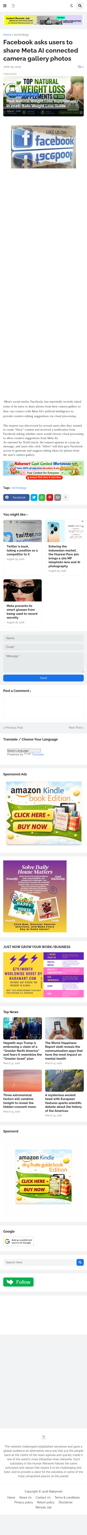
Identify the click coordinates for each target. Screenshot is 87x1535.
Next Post (75, 727)
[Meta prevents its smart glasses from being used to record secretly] (22, 590)
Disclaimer (66, 1502)
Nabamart (56, 1491)
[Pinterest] (49, 497)
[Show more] (65, 497)
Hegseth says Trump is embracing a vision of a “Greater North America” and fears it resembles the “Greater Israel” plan (22, 1050)
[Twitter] (34, 497)
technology (21, 34)
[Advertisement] (43, 227)
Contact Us (43, 1497)
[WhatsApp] (41, 497)
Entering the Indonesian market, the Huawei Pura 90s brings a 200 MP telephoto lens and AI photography (64, 556)
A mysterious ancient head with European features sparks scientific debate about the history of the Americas (63, 1103)
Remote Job (44, 1507)
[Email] (57, 497)
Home (7, 34)
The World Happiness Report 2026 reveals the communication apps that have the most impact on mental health (64, 1050)
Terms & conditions (67, 1497)
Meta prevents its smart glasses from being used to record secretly (22, 612)
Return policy (46, 1502)
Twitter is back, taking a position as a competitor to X (22, 550)
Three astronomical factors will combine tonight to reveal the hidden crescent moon (19, 1101)
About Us (25, 1497)
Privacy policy (23, 1502)
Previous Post (14, 727)
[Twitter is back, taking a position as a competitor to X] (22, 531)
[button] (5, 5)
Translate (38, 754)
